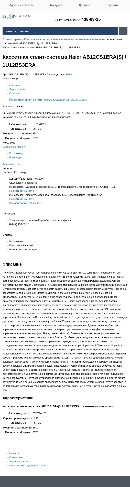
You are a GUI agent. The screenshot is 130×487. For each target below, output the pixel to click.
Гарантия (112, 5)
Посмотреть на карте (21, 190)
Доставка (85, 5)
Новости (14, 453)
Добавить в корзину (14, 146)
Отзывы (14, 93)
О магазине (16, 457)
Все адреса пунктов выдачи (25, 203)
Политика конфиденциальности (27, 465)
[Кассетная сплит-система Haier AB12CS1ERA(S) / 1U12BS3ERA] (48, 99)
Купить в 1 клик (12, 164)
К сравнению (16, 153)
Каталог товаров (17, 31)
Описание (15, 85)
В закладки (15, 157)
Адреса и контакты (21, 5)
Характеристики (18, 89)
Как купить (56, 5)
